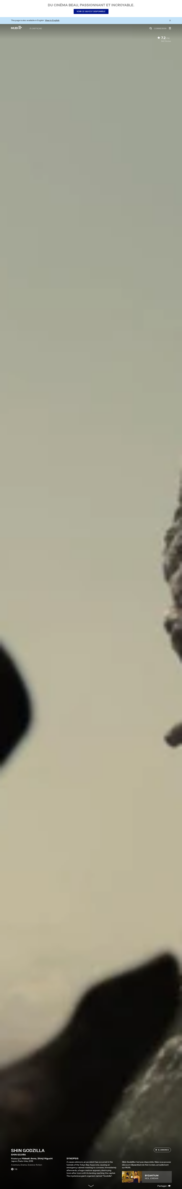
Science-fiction (35, 1165)
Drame (23, 1165)
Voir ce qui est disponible (91, 11)
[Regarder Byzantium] (132, 1177)
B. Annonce (163, 1150)
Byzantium (152, 1175)
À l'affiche (36, 28)
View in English (52, 20)
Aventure (15, 1165)
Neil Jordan (151, 1178)
